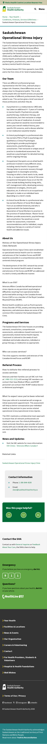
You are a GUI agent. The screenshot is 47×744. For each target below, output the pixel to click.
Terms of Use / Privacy (15, 695)
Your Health (14, 17)
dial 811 (39, 588)
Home (4, 17)
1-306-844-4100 (25, 482)
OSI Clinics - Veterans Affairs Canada (22, 446)
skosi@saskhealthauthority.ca (25, 490)
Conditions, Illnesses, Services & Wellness (19, 19)
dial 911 (36, 569)
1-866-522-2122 (11, 379)
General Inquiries (23, 544)
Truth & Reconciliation (27, 737)
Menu (42, 8)
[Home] (13, 9)
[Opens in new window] (14, 702)
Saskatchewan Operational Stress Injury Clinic (21, 463)
